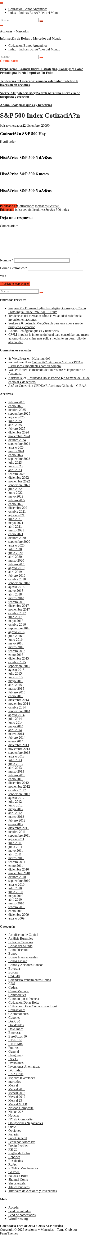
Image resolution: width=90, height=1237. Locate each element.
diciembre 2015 (18, 658)
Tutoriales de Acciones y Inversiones (32, 1191)
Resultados (15, 1160)
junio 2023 (15, 466)
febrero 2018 (16, 602)
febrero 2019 (16, 575)
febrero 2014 (16, 737)
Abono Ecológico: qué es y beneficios (26, 105)
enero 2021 (15, 534)
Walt (11, 370)
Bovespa (14, 968)
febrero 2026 (16, 402)
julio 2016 (15, 636)
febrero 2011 (16, 862)
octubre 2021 (17, 511)
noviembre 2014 (19, 703)
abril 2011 (15, 854)
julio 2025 (15, 421)
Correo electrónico (13, 268)
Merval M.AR (17, 1104)
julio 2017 (15, 617)
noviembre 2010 (19, 873)
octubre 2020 (17, 538)
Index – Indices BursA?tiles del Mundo (34, 12)
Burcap (13, 972)
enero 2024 (15, 455)
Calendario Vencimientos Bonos (29, 980)
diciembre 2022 (18, 477)
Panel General (17, 1138)
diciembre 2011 (18, 828)
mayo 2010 (15, 896)
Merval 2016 (16, 1093)
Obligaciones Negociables (25, 1123)
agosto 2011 (16, 839)
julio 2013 (15, 760)
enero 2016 (15, 654)
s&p (47, 209)
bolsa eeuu (22, 209)
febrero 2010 (16, 907)
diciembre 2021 (18, 507)
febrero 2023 (16, 474)
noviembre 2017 (19, 609)
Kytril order (7, 141)
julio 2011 (15, 843)
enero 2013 (15, 779)
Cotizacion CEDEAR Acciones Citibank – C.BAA (53, 385)
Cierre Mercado (18, 991)
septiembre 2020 (19, 541)
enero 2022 (15, 504)
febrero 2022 (16, 500)
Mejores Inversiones (21, 1078)
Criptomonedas (18, 1014)
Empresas (14, 1032)
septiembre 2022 (19, 485)
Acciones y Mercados (14, 31)
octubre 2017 (17, 613)
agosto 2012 (16, 798)
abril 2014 (15, 730)
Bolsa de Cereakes (20, 942)
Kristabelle (15, 378)
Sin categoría (17, 1183)
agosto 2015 (16, 669)
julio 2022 (15, 489)
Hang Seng (15, 1055)
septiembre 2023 (19, 458)
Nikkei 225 (15, 1112)
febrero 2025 (16, 428)
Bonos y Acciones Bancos (25, 965)
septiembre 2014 (19, 711)
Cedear (13, 987)
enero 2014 (15, 741)
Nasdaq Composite (20, 1108)
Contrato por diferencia (23, 998)
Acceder (13, 1207)
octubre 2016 (17, 624)
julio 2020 (15, 549)
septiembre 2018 (19, 583)
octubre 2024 (17, 440)
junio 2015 (15, 677)
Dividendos (16, 1025)
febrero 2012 (16, 820)
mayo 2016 (15, 643)
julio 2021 (15, 519)
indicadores (36, 209)
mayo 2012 (15, 809)
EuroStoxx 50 (17, 1036)
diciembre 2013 (18, 745)
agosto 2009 (16, 918)
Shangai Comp (18, 1179)
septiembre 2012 (19, 794)
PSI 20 (12, 1149)
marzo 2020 (16, 560)
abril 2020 (15, 556)
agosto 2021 (16, 515)
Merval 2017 (16, 1096)
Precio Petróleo (18, 1145)
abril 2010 (15, 899)
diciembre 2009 (18, 914)
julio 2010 (15, 888)
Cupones (14, 1017)
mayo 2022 (15, 496)
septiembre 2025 (19, 413)
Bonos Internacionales (23, 957)
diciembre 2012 (18, 782)
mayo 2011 (15, 850)
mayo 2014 (15, 726)
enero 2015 (15, 696)
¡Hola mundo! (40, 358)
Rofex (12, 1164)
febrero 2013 (16, 775)
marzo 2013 (16, 771)
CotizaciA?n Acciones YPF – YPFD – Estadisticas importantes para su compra (45, 364)
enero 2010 (15, 911)
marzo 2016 (16, 647)
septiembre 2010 (19, 880)
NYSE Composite (20, 1119)
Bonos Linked (17, 961)
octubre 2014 (17, 707)
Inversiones (15, 1063)
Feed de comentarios (22, 1215)
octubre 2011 (17, 831)
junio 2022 (15, 492)
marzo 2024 (16, 451)
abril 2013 (15, 767)
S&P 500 (54, 206)
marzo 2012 (16, 816)
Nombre (6, 260)
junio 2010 (15, 892)
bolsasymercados (11, 125)
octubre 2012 (17, 790)
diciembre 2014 (18, 700)
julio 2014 (15, 718)
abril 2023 (15, 470)
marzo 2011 (16, 858)
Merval (13, 1085)
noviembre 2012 (19, 786)
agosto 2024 (16, 447)
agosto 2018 (16, 587)
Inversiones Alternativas (24, 1066)
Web (3, 276)
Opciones (14, 1130)
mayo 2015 (15, 681)
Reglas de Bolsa (19, 1153)
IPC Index (15, 1070)
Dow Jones (15, 1029)
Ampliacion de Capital (23, 934)
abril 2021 (15, 526)
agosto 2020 (16, 545)
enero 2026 (15, 406)
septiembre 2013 (19, 752)
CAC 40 (14, 976)
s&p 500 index (59, 209)
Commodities (17, 995)
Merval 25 (15, 1100)
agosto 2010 (16, 884)
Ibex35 (13, 1059)
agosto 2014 (16, 715)
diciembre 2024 (18, 432)
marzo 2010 (16, 903)
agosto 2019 (16, 568)
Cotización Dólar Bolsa (23, 1002)
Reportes (14, 1157)
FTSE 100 (15, 1040)
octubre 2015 (17, 662)
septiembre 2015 (19, 666)
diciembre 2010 (18, 869)
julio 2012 (15, 801)
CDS (11, 983)
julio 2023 (15, 462)
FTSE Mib (15, 1044)
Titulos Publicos (19, 1187)
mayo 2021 (15, 523)
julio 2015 (15, 673)
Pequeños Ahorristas (21, 1142)
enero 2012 (15, 824)
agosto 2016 (16, 632)
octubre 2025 (17, 409)
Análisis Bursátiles (20, 938)
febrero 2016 (16, 651)
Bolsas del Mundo (20, 946)
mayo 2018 (15, 590)
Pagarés (13, 1134)
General (13, 1051)
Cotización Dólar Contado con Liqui (32, 1006)
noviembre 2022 (19, 481)
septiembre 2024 (19, 443)
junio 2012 (15, 805)
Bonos (12, 953)
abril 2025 (15, 425)
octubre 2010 (17, 877)
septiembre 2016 (19, 628)
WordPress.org (18, 1218)
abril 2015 (15, 685)
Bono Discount (18, 950)
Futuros (13, 1047)
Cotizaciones (25, 206)
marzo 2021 (16, 530)
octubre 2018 (17, 579)
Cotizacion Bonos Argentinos (27, 9)
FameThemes (9, 1233)
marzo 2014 (16, 734)
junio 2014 (15, 722)
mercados (41, 206)
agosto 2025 (16, 417)
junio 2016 (15, 639)
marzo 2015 (16, 688)
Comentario (9, 226)
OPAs (12, 1127)
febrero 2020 (16, 564)
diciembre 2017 (18, 605)
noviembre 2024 (19, 436)
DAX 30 (14, 1021)
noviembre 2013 (19, 749)
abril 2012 (15, 813)
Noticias (13, 1115)
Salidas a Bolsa (18, 1176)
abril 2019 (15, 571)
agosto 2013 (16, 756)
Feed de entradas (19, 1211)
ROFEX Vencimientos (23, 1168)
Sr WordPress (17, 358)
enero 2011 (15, 865)
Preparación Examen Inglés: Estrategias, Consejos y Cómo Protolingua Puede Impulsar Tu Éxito (41, 71)
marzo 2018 (16, 598)
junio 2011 (15, 847)
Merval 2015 (16, 1089)
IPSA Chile (15, 1074)
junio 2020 (15, 553)
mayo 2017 (15, 620)
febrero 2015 (16, 692)
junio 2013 (15, 764)
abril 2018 (15, 594)
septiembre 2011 (19, 835)
